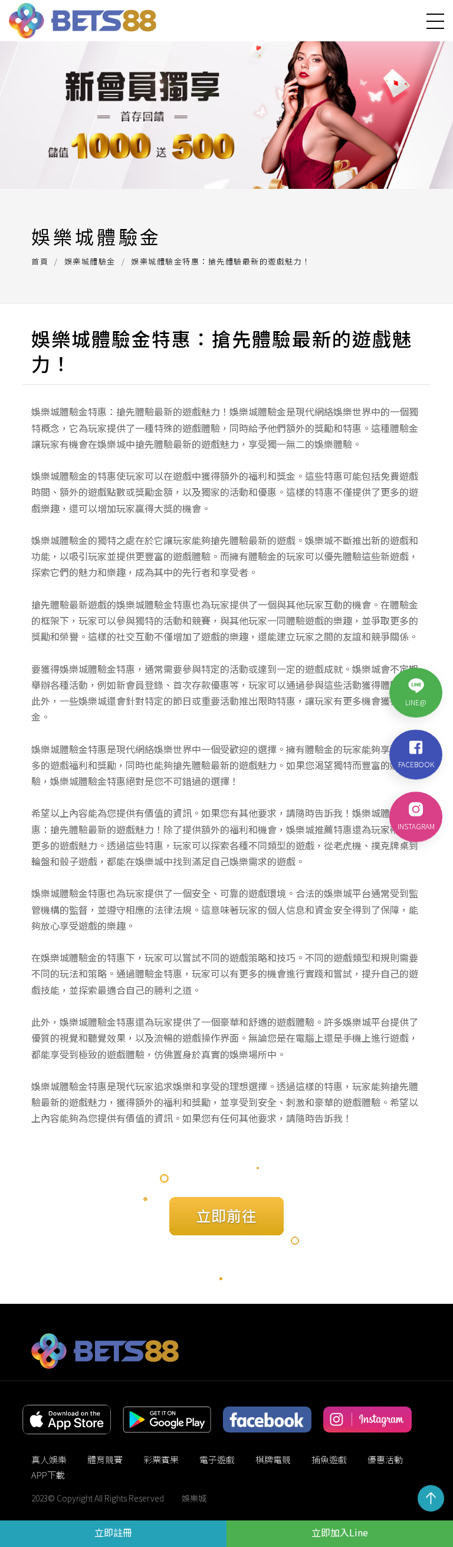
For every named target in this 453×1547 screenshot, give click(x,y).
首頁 (39, 261)
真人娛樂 (49, 1459)
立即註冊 (113, 1532)
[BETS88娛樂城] (82, 20)
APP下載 (48, 1474)
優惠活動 (385, 1459)
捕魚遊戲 (329, 1459)
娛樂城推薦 (309, 829)
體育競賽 (105, 1459)
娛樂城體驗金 (90, 261)
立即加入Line (339, 1532)
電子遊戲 (217, 1459)
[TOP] (431, 1498)
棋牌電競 (273, 1459)
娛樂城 (194, 1498)
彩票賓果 (161, 1459)
